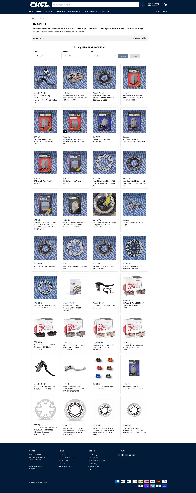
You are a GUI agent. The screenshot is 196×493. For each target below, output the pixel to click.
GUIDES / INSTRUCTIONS (67, 458)
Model (65, 51)
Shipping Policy (93, 458)
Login (158, 11)
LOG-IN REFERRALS (65, 466)
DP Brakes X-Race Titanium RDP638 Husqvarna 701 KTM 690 (73, 141)
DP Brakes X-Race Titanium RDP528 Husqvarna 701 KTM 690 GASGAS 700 (44, 141)
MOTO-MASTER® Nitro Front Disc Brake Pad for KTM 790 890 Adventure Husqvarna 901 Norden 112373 (74, 431)
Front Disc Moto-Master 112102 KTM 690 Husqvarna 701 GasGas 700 (134, 183)
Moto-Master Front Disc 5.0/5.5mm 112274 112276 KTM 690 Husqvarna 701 (104, 97)
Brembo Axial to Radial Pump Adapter (133, 223)
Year (92, 51)
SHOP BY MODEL (35, 11)
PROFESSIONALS (91, 11)
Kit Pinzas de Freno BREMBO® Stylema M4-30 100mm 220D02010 (133, 305)
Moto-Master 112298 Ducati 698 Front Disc (45, 267)
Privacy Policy (92, 463)
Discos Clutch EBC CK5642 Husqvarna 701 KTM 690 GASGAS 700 (72, 307)
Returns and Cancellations (96, 461)
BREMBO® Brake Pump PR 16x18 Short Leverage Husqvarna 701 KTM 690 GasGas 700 (45, 98)
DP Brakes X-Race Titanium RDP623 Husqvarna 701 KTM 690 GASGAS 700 (133, 97)
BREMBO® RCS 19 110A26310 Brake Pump (104, 306)
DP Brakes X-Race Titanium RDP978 (43, 182)
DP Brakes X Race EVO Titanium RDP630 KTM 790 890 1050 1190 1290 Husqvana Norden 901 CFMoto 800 (45, 225)
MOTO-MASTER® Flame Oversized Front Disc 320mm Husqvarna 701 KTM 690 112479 (134, 430)
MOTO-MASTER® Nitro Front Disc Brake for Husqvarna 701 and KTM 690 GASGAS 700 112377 (103, 431)
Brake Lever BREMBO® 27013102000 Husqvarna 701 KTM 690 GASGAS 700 (74, 388)
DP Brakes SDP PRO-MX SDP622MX (101, 140)
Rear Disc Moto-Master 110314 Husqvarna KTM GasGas (45, 306)
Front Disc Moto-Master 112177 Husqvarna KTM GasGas (134, 267)
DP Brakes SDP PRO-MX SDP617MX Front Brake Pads (133, 387)
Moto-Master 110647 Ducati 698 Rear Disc (75, 267)
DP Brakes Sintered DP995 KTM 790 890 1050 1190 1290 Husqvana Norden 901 (74, 224)
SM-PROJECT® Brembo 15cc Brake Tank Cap (103, 387)
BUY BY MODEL (64, 455)
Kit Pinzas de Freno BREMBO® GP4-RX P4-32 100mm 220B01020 (133, 347)
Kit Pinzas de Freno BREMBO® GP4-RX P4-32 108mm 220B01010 (103, 347)
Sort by (35, 38)
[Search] (141, 4)
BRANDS (60, 11)
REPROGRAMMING (74, 11)
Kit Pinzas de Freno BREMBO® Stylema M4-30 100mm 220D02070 (44, 347)
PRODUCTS (49, 11)
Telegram (32, 468)
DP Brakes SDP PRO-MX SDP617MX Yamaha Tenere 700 (134, 140)
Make (37, 51)
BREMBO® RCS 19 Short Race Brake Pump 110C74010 (44, 387)
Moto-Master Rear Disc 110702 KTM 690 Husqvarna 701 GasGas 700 (104, 183)
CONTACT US (104, 11)
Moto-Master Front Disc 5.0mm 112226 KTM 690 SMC (104, 267)
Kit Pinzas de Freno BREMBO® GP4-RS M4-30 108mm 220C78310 (74, 347)
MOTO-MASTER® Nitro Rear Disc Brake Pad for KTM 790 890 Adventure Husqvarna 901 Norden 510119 (45, 430)
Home (34, 18)
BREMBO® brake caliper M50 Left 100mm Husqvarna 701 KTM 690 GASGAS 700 (75, 97)
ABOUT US (62, 463)
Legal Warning (92, 455)
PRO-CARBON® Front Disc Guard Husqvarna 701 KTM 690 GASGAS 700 (104, 224)
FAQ (89, 469)
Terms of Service (93, 466)
